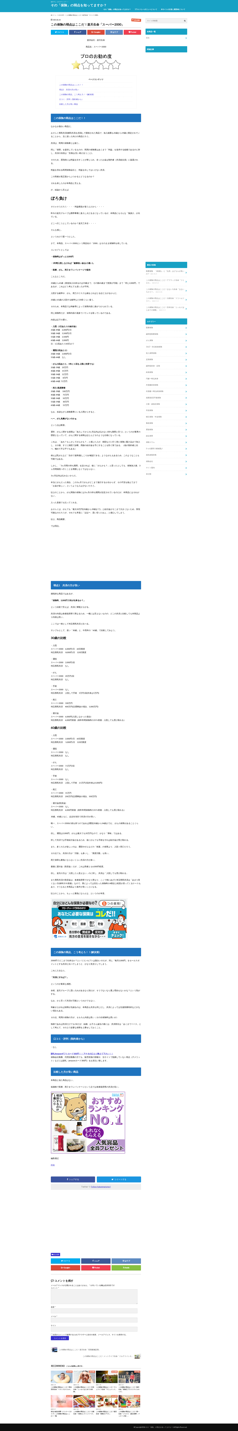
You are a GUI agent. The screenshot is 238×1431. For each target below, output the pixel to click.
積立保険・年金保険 (154, 417)
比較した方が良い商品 (68, 104)
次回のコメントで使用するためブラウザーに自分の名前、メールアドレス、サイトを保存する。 (90, 1335)
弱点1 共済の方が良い (69, 89)
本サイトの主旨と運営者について (173, 9)
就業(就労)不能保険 (153, 398)
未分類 (148, 474)
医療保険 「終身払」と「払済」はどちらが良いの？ (165, 272)
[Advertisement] (96, 555)
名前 (53, 1307)
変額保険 (149, 429)
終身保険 (149, 372)
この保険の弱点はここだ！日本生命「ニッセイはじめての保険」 (165, 308)
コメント (55, 1288)
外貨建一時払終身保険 (154, 391)
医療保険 (149, 327)
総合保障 (56, 1254)
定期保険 (149, 359)
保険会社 (149, 461)
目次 (147, 38)
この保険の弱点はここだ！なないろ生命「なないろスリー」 (165, 290)
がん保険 (149, 340)
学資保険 (149, 410)
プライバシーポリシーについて (146, 9)
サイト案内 (150, 468)
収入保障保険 (151, 353)
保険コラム (150, 442)
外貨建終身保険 (152, 385)
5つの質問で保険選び (154, 448)
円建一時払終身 (152, 379)
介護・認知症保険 (153, 404)
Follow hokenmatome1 (101, 1187)
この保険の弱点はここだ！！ (71, 85)
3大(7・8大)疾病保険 (154, 347)
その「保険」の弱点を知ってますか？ (79, 5)
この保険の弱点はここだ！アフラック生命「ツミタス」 (165, 281)
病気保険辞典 (151, 455)
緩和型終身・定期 (153, 366)
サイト (53, 1325)
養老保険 (149, 423)
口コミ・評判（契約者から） (71, 99)
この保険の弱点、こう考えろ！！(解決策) (76, 94)
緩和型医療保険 (152, 334)
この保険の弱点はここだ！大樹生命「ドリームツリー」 (165, 299)
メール (54, 1316)
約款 (53, 1165)
